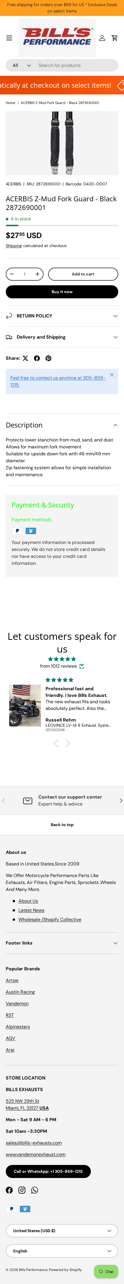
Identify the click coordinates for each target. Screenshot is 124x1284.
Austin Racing (20, 992)
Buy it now (62, 291)
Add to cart (83, 274)
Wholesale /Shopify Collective (49, 919)
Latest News (31, 910)
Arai (10, 1050)
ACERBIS (13, 184)
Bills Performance (33, 1269)
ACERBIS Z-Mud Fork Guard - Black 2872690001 (60, 103)
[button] (114, 38)
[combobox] (62, 65)
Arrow (12, 980)
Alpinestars (18, 1027)
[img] (62, 659)
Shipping (14, 245)
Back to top (62, 824)
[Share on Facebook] (37, 358)
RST (10, 1015)
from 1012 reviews (58, 666)
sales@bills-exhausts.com (34, 1143)
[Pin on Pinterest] (48, 358)
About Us (28, 901)
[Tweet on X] (25, 358)
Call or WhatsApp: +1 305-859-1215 (48, 1171)
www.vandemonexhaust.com (35, 1154)
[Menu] (9, 38)
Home (10, 103)
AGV (10, 1038)
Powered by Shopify (65, 1269)
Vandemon (17, 1003)
